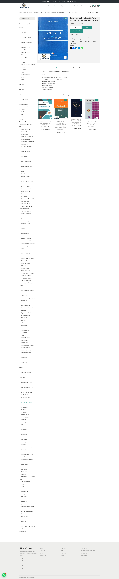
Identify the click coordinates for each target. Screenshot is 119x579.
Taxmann (23, 335)
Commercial (24, 196)
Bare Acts (21, 84)
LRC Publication (24, 260)
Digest (22, 424)
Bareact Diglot (22, 87)
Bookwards (23, 179)
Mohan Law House (25, 268)
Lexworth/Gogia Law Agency (27, 258)
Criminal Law (24, 412)
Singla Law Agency (25, 315)
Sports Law (23, 521)
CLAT (22, 114)
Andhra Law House (25, 151)
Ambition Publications (26, 149)
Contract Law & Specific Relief (35, 12)
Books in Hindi (22, 92)
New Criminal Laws (25, 481)
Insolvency (23, 449)
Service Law (23, 519)
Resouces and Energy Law (27, 511)
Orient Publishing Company (27, 290)
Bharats (23, 171)
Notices (22, 486)
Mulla (22, 54)
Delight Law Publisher (26, 211)
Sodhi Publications (25, 323)
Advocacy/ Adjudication (26, 372)
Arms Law (23, 380)
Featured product (23, 104)
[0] (92, 6)
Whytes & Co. (24, 360)
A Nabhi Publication (25, 129)
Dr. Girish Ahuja (24, 50)
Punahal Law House (25, 305)
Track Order (63, 553)
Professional (24, 300)
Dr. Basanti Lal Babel (25, 47)
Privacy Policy (84, 548)
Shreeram (23, 310)
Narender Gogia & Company (28, 273)
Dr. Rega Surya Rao (25, 52)
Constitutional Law (25, 394)
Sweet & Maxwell (25, 330)
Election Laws (24, 429)
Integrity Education (25, 223)
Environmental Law (25, 432)
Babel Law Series (25, 159)
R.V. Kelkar (23, 69)
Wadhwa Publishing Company (28, 355)
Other (22, 489)
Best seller (21, 89)
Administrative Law (25, 370)
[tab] (59, 68)
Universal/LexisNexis (25, 347)
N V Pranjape (24, 57)
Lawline (22, 248)
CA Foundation (24, 99)
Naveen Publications (26, 275)
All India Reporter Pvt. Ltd (27, 136)
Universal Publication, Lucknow (28, 345)
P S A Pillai (23, 62)
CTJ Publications (25, 201)
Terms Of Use (84, 553)
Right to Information (26, 514)
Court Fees (23, 409)
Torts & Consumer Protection (28, 526)
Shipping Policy (84, 555)
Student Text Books (78, 40)
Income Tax (24, 444)
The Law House (24, 340)
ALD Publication (24, 131)
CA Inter (23, 102)
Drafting (23, 427)
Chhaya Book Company (26, 193)
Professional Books (23, 122)
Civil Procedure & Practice (27, 387)
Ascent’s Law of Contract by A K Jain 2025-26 (92, 123)
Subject (25, 12)
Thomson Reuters (25, 342)
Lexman (23, 256)
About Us (42, 550)
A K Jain (23, 30)
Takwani (23, 82)
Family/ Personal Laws (26, 437)
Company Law (24, 390)
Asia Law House (24, 156)
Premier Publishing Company (28, 298)
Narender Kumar (25, 59)
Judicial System (24, 464)
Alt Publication (24, 144)
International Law (25, 457)
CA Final (23, 97)
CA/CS (20, 94)
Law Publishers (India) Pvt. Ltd (28, 243)
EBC (22, 218)
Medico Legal (24, 471)
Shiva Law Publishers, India (27, 308)
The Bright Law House (26, 337)
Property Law (24, 501)
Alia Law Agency (25, 134)
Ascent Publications (25, 154)
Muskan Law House (25, 270)
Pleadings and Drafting (26, 494)
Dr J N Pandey (24, 40)
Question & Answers (26, 504)
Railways (23, 509)
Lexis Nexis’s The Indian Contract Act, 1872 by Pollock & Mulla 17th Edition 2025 (76, 121)
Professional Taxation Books (26, 124)
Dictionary (23, 422)
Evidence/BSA (24, 434)
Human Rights (24, 442)
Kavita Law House (25, 236)
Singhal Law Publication (26, 313)
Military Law (23, 474)
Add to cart (76, 31)
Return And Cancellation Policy (88, 550)
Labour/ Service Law (25, 466)
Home (20, 12)
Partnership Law (24, 491)
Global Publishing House (26, 221)
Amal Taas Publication (26, 146)
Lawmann (23, 251)
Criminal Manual (25, 414)
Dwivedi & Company (26, 213)
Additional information (74, 68)
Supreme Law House (26, 327)
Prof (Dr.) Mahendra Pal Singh (28, 64)
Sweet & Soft (24, 332)
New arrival (21, 119)
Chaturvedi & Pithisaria (26, 37)
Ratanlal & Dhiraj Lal (25, 74)
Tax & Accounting (25, 524)
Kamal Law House (25, 231)
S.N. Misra (23, 77)
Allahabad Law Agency (26, 139)
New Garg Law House (26, 280)
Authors (21, 27)
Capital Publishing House (27, 181)
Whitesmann (24, 357)
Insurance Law (24, 452)
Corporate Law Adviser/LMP (27, 198)
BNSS (23, 484)
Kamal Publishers (25, 233)
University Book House (26, 350)
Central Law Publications (27, 189)
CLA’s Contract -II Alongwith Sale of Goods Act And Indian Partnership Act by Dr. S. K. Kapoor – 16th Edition (60, 124)
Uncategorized (22, 531)
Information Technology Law (28, 447)
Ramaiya (23, 72)
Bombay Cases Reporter (27, 176)
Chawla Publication (25, 191)
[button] (74, 35)
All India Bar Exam (25, 112)
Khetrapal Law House (26, 238)
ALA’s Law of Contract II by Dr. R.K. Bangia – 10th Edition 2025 (45, 123)
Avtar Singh (23, 32)
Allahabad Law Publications (27, 141)
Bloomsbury (24, 174)
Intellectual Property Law (27, 454)
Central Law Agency (25, 186)
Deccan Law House (25, 203)
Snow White (24, 320)
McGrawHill (23, 265)
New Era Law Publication (26, 278)
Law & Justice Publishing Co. (27, 241)
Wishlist (62, 555)
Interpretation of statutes (27, 459)
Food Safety (24, 439)
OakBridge (23, 288)
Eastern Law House (25, 216)
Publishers (21, 126)
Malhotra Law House (25, 263)
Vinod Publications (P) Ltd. (27, 352)
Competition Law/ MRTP (26, 392)
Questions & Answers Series (27, 506)
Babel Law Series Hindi (26, 161)
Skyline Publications (25, 318)
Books (41, 553)
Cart (62, 550)
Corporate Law (24, 407)
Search (33, 18)
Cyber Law (23, 419)
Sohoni (22, 79)
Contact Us (43, 555)
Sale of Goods (24, 516)
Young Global (24, 362)
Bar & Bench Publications (27, 164)
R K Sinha (23, 67)
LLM (22, 117)
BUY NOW (87, 27)
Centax (22, 184)
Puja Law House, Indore (26, 303)
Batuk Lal (23, 35)
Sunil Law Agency (25, 325)
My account (63, 548)
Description (59, 68)
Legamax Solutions (25, 253)
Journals (23, 461)
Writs (22, 529)
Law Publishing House (26, 246)
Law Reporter (24, 469)
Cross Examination (25, 417)
